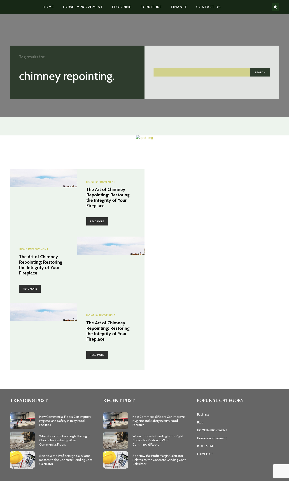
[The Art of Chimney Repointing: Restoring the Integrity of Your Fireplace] (43, 203)
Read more (97, 221)
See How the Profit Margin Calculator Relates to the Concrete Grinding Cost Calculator (65, 460)
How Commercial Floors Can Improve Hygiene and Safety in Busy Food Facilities (65, 421)
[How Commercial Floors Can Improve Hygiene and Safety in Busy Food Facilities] (22, 420)
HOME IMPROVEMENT (101, 182)
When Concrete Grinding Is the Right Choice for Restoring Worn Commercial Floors (64, 440)
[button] (275, 7)
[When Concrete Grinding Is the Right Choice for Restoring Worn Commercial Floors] (22, 440)
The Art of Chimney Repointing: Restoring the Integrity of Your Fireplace (108, 197)
